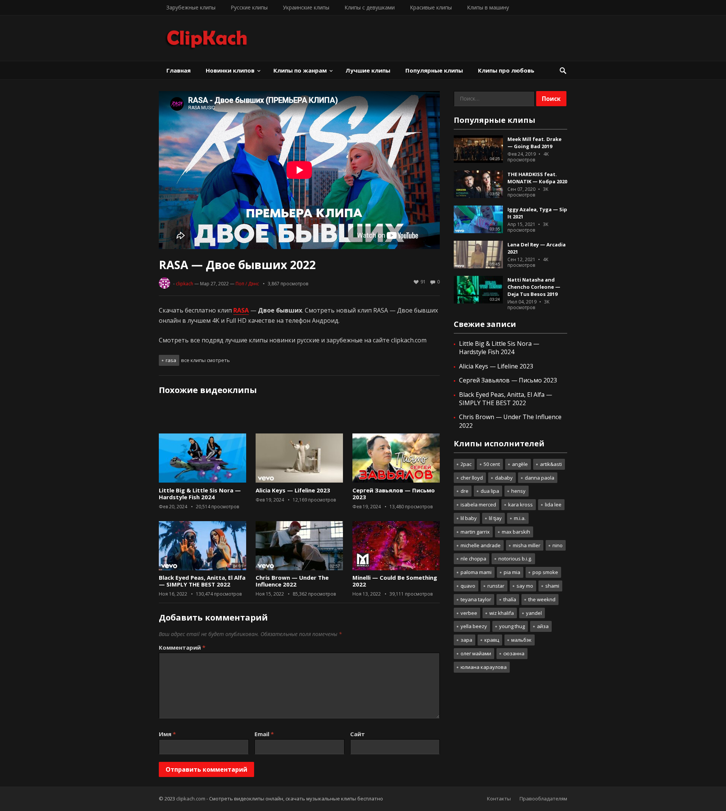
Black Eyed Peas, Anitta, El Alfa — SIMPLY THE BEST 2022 (202, 581)
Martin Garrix (475, 531)
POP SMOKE (545, 572)
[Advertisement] (299, 416)
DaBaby (504, 477)
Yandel (534, 613)
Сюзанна (513, 653)
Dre (464, 491)
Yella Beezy (474, 626)
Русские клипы (249, 7)
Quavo (468, 585)
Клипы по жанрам (300, 70)
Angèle (520, 464)
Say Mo (525, 585)
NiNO (557, 545)
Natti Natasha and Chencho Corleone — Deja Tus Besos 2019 (533, 286)
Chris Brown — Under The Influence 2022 (292, 581)
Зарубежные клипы (191, 7)
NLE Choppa (473, 558)
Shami (552, 585)
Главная (178, 70)
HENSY (518, 491)
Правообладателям (543, 798)
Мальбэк (521, 639)
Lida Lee (553, 504)
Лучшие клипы (368, 70)
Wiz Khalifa (501, 613)
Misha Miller (526, 545)
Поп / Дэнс (247, 283)
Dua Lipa (490, 491)
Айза (543, 626)
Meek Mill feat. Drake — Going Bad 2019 (534, 143)
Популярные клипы (434, 70)
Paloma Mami (476, 572)
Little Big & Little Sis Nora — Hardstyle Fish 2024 (200, 493)
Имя (167, 734)
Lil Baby (469, 518)
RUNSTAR (495, 585)
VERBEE (469, 613)
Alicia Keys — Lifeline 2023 (293, 490)
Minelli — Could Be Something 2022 (394, 581)
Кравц (491, 639)
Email (264, 734)
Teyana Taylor (476, 599)
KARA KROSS (520, 504)
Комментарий (182, 647)
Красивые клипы (431, 7)
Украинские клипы (306, 7)
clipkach (184, 283)
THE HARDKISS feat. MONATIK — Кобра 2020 (537, 178)
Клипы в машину (488, 7)
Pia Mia (512, 572)
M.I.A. (520, 518)
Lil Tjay (495, 518)
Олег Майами (476, 653)
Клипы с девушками (369, 7)
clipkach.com (190, 798)
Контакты (499, 798)
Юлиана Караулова (484, 667)
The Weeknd (541, 599)
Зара (466, 639)
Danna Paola (539, 477)
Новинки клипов (230, 70)
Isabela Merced (478, 504)
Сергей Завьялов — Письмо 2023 (393, 493)
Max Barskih (516, 531)
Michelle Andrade (481, 545)
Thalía (509, 599)
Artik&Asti (551, 464)
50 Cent (492, 464)
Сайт (357, 734)
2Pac (466, 464)
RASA (171, 360)
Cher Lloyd (472, 477)
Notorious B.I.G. (515, 558)
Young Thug (512, 626)
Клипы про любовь (506, 70)
